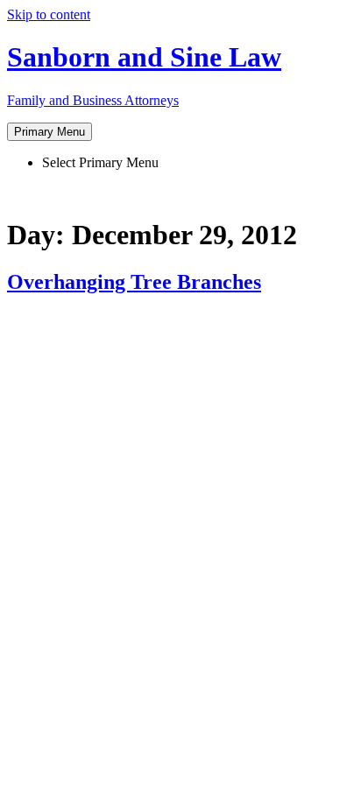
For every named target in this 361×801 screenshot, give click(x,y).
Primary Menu (49, 131)
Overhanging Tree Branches (134, 282)
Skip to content (48, 14)
